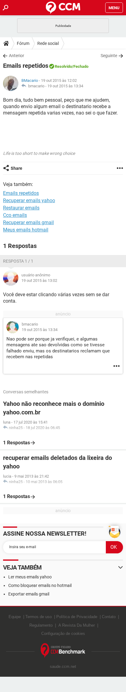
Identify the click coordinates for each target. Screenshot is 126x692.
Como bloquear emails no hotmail (40, 585)
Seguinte (109, 55)
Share (16, 168)
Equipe (15, 616)
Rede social (48, 43)
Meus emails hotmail (25, 230)
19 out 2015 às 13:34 (65, 86)
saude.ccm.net (63, 666)
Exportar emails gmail (28, 594)
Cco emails (15, 215)
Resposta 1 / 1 (18, 261)
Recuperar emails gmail (28, 222)
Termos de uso (38, 616)
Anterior (16, 55)
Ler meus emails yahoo (30, 576)
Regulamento (41, 625)
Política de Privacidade (76, 616)
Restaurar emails (21, 208)
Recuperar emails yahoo (29, 200)
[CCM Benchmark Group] (63, 650)
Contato (109, 616)
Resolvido (63, 66)
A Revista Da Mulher (76, 625)
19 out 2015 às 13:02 (39, 280)
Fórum (23, 43)
